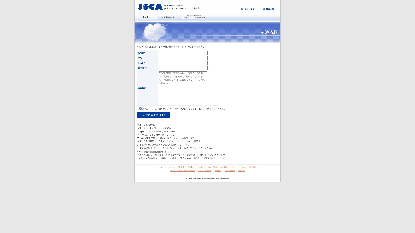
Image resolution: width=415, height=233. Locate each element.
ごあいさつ (170, 167)
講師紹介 (218, 171)
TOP (160, 167)
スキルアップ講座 (204, 171)
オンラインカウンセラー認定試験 (182, 171)
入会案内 (201, 167)
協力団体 (224, 167)
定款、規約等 (212, 167)
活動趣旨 (181, 167)
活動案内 (191, 167)
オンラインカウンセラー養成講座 (243, 167)
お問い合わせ (230, 171)
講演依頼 (241, 171)
